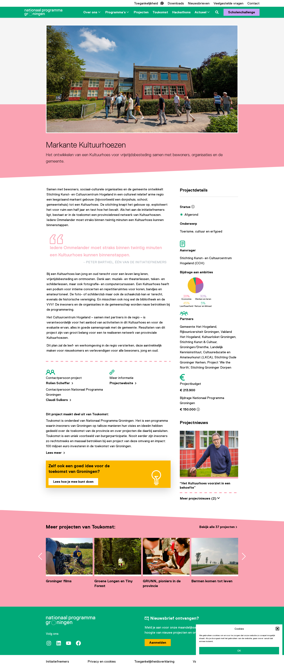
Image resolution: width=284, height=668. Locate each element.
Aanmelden (157, 642)
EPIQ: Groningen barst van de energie (213, 583)
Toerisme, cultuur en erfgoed (201, 231)
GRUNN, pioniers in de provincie (113, 583)
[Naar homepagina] (43, 12)
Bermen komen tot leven (163, 581)
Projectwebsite (121, 383)
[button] (277, 628)
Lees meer (54, 452)
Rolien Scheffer (58, 383)
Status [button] (185, 207)
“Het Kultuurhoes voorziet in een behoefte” (205, 485)
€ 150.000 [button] (188, 409)
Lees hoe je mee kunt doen (73, 481)
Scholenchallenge (241, 12)
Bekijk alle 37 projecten (217, 527)
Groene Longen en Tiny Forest (65, 583)
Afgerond (191, 214)
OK (239, 650)
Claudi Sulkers (57, 400)
